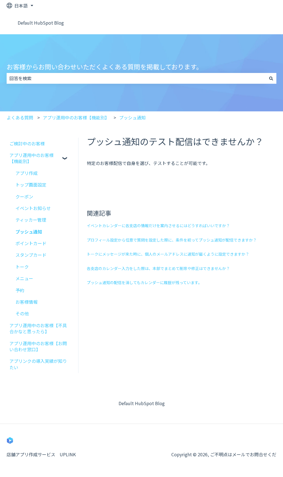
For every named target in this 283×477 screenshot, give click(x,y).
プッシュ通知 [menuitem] (28, 231)
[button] (65, 155)
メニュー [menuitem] (24, 278)
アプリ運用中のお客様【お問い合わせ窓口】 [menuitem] (38, 346)
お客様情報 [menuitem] (26, 301)
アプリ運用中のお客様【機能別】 (76, 117)
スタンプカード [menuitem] (30, 254)
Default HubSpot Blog (41, 23)
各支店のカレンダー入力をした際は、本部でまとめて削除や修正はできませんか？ (158, 268)
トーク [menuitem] (22, 266)
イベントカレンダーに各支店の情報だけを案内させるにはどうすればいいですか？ (158, 225)
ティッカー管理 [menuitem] (30, 219)
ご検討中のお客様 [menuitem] (27, 143)
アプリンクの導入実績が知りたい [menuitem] (38, 364)
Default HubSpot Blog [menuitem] (142, 403)
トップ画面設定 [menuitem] (30, 184)
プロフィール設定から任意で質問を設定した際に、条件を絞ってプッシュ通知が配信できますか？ (172, 240)
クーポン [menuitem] (24, 196)
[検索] (271, 78)
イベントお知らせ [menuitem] (33, 208)
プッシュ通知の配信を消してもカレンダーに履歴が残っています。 (144, 282)
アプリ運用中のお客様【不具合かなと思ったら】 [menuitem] (38, 328)
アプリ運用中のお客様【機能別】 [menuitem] (31, 158)
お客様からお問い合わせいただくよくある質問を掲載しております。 (105, 66)
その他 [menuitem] (22, 313)
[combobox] (136, 78)
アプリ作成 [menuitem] (26, 173)
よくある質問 (20, 117)
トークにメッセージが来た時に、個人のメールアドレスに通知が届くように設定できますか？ (168, 254)
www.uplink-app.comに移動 (242, 22)
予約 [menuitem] (19, 290)
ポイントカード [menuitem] (30, 243)
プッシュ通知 (132, 117)
